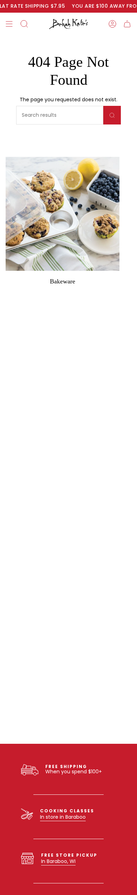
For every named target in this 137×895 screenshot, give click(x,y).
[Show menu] (9, 24)
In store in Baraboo (63, 816)
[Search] (112, 115)
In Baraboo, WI (58, 861)
